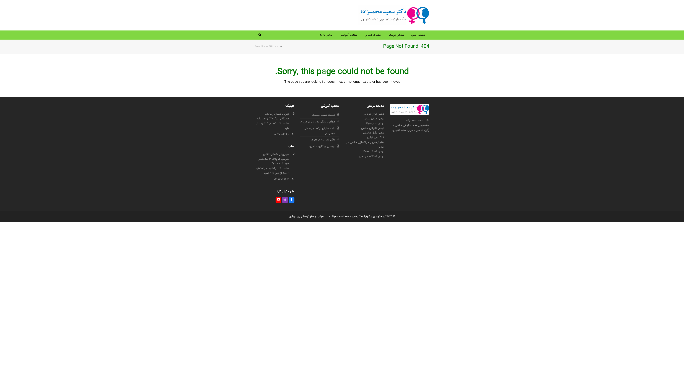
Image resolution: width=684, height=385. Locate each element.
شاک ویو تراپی (375, 137)
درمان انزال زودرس (373, 114)
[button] (260, 35)
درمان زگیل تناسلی (373, 132)
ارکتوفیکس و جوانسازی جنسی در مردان (365, 144)
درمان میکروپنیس (374, 118)
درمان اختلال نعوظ (373, 151)
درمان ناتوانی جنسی (372, 128)
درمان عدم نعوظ (375, 123)
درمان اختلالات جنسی (371, 156)
